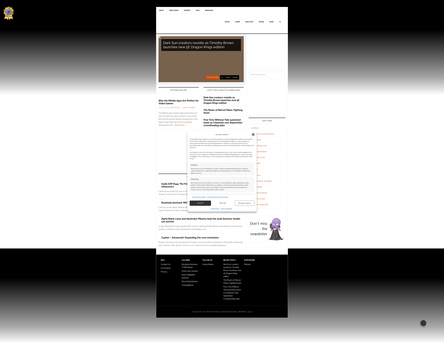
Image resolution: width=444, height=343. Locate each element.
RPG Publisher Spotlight (261, 181)
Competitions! (187, 285)
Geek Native (176, 23)
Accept (200, 203)
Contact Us (165, 264)
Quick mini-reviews (190, 271)
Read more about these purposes (217, 197)
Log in (250, 312)
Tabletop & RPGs (213, 77)
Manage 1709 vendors (199, 197)
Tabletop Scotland (259, 193)
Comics (227, 77)
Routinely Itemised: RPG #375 (177, 202)
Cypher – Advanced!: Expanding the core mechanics (190, 237)
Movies (235, 77)
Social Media (256, 187)
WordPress (242, 312)
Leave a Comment (189, 108)
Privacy (164, 272)
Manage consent (423, 323)
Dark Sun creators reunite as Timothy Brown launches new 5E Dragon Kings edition (198, 45)
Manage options (244, 203)
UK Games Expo (258, 199)
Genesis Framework (229, 312)
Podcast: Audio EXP (259, 205)
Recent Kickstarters (190, 281)
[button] (253, 134)
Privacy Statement (226, 208)
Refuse (222, 203)
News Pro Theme (212, 312)
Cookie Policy (215, 208)
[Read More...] (180, 125)
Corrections (166, 268)
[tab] (213, 77)
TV (222, 77)
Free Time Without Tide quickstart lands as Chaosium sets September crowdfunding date (223, 122)
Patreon (247, 264)
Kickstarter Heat (258, 157)
